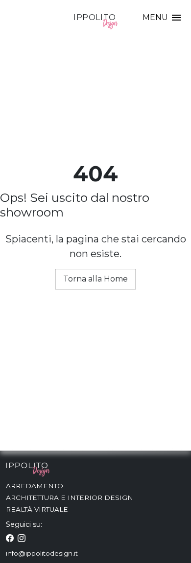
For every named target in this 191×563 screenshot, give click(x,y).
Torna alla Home (95, 278)
